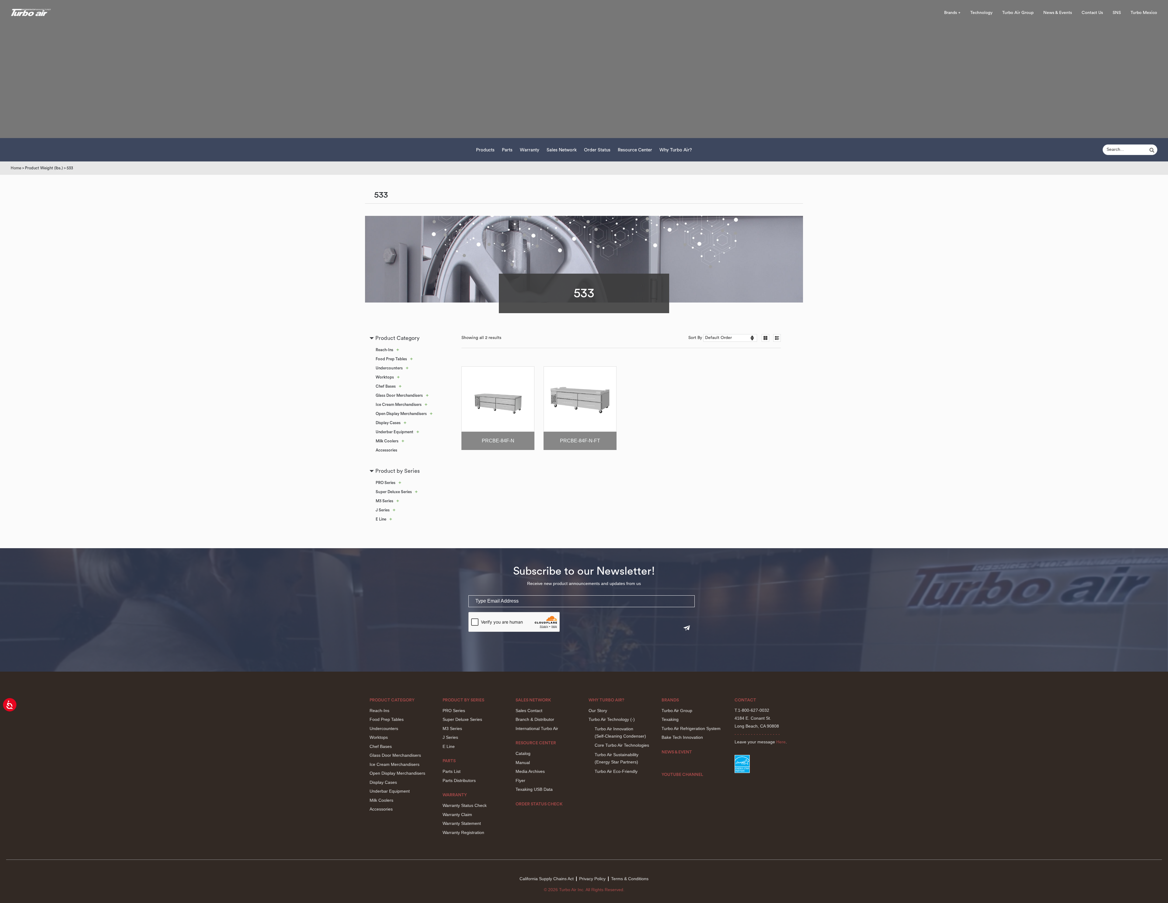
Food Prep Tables (391, 359)
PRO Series (385, 483)
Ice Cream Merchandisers (399, 405)
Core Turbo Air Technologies (622, 745)
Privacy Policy (592, 878)
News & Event (677, 752)
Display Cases (388, 423)
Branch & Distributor (535, 719)
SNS (1117, 13)
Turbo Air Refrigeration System (691, 728)
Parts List (452, 771)
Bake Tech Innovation (682, 737)
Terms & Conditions (629, 878)
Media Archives (530, 771)
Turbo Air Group (1018, 13)
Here (781, 741)
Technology (981, 13)
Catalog (523, 753)
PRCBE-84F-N (498, 440)
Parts (507, 150)
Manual (523, 762)
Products (485, 150)
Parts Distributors (459, 780)
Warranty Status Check (465, 805)
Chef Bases (386, 386)
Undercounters (389, 368)
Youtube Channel (682, 775)
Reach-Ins (384, 350)
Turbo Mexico (1144, 13)
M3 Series (384, 501)
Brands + (952, 13)
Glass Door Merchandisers (399, 395)
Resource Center (635, 150)
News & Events (1057, 13)
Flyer (520, 780)
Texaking (670, 719)
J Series (383, 510)
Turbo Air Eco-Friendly (616, 771)
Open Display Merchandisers (401, 414)
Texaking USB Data (534, 789)
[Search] (1152, 150)
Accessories (386, 450)
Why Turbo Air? (675, 150)
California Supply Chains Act (547, 878)
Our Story (598, 710)
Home (16, 168)
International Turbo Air (537, 728)
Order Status (597, 150)
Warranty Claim (457, 814)
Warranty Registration (463, 832)
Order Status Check (539, 804)
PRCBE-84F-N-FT (580, 440)
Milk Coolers (387, 441)
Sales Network (562, 150)
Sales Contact (529, 710)
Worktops (385, 377)
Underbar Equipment (394, 432)
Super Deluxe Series (394, 492)
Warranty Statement (462, 823)
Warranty (529, 150)
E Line (381, 519)
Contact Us (1092, 13)
